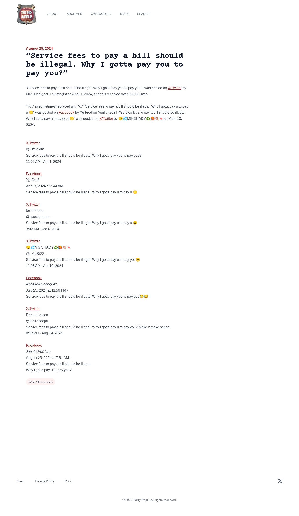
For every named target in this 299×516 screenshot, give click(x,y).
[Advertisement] (233, 79)
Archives (74, 14)
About (52, 14)
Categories (101, 14)
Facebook (66, 112)
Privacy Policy (44, 481)
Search (143, 14)
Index (123, 14)
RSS (68, 481)
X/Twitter (174, 88)
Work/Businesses (41, 382)
